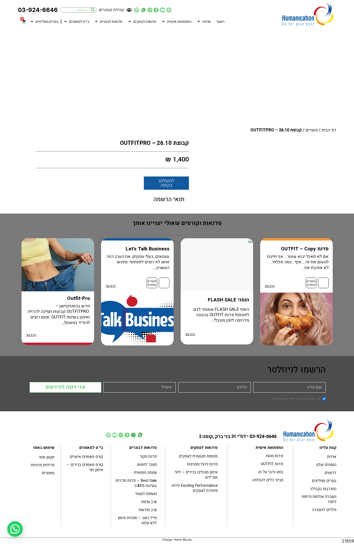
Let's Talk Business (147, 248)
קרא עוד (270, 286)
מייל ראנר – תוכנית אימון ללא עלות (137, 520)
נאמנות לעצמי (146, 494)
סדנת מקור (148, 456)
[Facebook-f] (156, 10)
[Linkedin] (136, 10)
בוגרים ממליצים (47, 21)
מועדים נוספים (311, 283)
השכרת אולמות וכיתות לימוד (319, 499)
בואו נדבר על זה (270, 472)
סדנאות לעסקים (144, 21)
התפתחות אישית (179, 21)
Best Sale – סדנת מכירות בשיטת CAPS (136, 483)
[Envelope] (133, 435)
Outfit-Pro (78, 298)
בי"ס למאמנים (79, 21)
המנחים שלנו (326, 465)
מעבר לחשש (147, 464)
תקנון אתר (46, 457)
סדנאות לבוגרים (111, 21)
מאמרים (48, 473)
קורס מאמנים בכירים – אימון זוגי (85, 467)
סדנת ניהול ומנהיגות (202, 464)
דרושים (330, 473)
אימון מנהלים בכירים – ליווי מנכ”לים (196, 474)
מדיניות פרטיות (42, 465)
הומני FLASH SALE (228, 299)
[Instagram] (149, 10)
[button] (15, 529)
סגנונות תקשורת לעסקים (198, 456)
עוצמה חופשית (145, 472)
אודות (206, 21)
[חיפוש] (92, 10)
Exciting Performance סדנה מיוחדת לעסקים (194, 488)
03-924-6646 (38, 9)
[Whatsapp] (143, 10)
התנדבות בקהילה (323, 489)
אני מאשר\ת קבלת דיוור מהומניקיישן (296, 398)
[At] (168, 10)
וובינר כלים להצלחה (267, 480)
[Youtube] (162, 10)
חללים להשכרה (324, 510)
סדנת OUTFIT (272, 464)
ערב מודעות (148, 510)
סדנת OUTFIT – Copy (305, 248)
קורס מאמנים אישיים (86, 457)
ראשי (220, 21)
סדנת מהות (274, 456)
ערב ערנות (149, 502)
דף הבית (329, 130)
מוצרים (312, 130)
